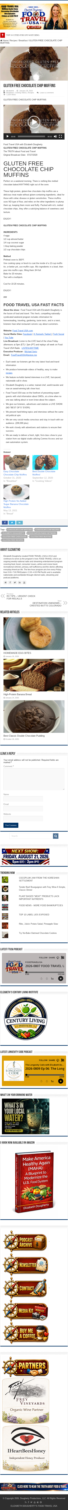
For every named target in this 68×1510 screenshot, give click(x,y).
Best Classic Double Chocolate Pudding (24, 735)
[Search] (55, 836)
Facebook (27, 334)
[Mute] (55, 136)
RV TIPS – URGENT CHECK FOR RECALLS (21, 596)
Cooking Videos (21, 93)
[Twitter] (31, 1502)
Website (7, 814)
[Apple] (38, 1502)
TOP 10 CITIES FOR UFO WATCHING (22, 35)
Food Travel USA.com (22, 330)
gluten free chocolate (14, 537)
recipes (9, 373)
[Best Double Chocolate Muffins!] (45, 462)
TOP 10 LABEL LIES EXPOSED (34, 914)
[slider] (31, 136)
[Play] (7, 136)
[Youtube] (34, 1502)
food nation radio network (42, 533)
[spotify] (41, 1502)
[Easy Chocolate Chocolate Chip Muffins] (16, 462)
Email (6, 804)
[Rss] (26, 1502)
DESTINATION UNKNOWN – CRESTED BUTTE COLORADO (45, 603)
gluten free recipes (13, 540)
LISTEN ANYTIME (30, 348)
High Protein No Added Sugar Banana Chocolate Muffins (16, 504)
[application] (34, 122)
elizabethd (10, 91)
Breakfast (23, 40)
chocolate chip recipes (47, 530)
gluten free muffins (41, 537)
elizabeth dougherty (13, 533)
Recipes (13, 40)
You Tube (9, 337)
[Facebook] (28, 1502)
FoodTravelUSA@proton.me (24, 355)
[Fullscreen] (60, 136)
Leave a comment (47, 93)
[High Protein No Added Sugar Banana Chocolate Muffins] (16, 492)
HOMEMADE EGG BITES (17, 653)
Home (5, 40)
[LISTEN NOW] (34, 16)
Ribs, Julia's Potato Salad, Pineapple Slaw (38, 924)
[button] (34, 122)
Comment (8, 766)
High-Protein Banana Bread (17, 694)
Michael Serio (31, 351)
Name (6, 794)
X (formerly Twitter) (43, 334)
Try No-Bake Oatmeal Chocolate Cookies (38, 933)
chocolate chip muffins (20, 530)
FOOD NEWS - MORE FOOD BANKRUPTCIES (41, 905)
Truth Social (58, 334)
